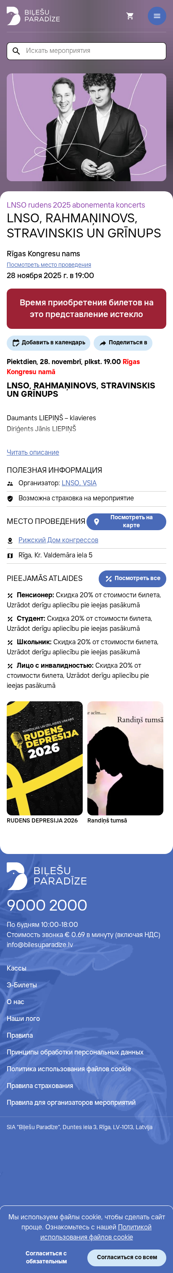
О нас (15, 1002)
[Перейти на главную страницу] (33, 16)
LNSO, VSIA (79, 483)
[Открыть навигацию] (157, 16)
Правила (20, 1036)
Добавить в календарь (53, 343)
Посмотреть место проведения (49, 265)
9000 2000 (47, 906)
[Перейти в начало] (46, 876)
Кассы (16, 969)
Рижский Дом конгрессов (58, 540)
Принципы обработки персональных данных (75, 1052)
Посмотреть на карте (131, 521)
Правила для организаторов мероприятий (71, 1103)
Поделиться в (128, 343)
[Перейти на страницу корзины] (118, 16)
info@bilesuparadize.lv (40, 945)
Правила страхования (40, 1086)
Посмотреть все (137, 578)
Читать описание (33, 453)
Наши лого (23, 1019)
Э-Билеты (22, 985)
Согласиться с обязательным (46, 1258)
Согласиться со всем (127, 1257)
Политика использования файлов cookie (69, 1069)
